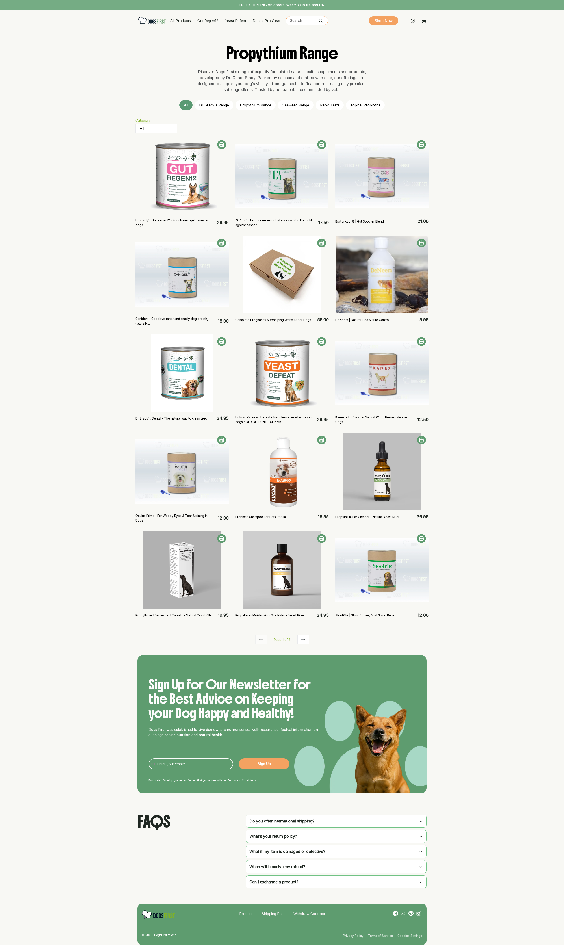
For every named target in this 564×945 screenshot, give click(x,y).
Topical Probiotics (365, 105)
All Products (180, 21)
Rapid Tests (329, 105)
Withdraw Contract (309, 914)
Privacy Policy (353, 936)
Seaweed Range (295, 105)
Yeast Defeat (235, 21)
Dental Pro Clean (267, 21)
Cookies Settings (409, 936)
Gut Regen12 (207, 21)
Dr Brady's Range (214, 105)
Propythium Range (255, 105)
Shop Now (384, 21)
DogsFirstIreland (165, 935)
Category (143, 120)
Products (246, 914)
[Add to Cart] (221, 144)
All (186, 105)
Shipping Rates (274, 914)
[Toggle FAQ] (421, 821)
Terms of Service (380, 936)
